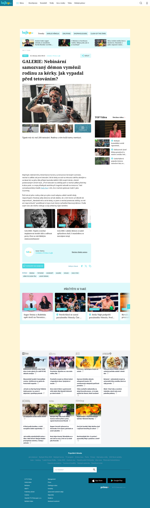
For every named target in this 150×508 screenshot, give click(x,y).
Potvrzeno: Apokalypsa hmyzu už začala (87, 370)
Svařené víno (71, 460)
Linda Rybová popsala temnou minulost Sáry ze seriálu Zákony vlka (118, 162)
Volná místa (27, 482)
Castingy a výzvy (52, 485)
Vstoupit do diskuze (34, 266)
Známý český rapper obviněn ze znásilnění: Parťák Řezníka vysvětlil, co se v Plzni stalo (44, 43)
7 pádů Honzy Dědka (49, 460)
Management (52, 479)
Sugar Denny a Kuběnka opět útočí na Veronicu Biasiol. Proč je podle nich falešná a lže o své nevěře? (36, 316)
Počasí (92, 457)
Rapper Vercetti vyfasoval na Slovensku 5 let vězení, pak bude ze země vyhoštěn (61, 429)
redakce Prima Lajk (53, 56)
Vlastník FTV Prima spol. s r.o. (33, 498)
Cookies (26, 495)
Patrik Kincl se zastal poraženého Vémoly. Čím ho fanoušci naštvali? (69, 316)
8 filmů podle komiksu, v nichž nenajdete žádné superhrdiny (33, 427)
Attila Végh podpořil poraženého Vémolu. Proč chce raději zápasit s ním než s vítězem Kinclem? (101, 316)
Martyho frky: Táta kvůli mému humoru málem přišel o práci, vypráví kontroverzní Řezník (60, 419)
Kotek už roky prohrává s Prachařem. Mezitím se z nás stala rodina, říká (61, 371)
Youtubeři (43, 3)
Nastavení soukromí (53, 501)
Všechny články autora (79, 252)
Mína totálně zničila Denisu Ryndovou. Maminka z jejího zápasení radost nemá (117, 43)
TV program (69, 457)
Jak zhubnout (32, 457)
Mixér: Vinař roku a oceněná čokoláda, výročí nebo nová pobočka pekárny (113, 391)
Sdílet (86, 56)
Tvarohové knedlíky (69, 463)
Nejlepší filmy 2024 (45, 457)
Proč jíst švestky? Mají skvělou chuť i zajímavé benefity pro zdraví (88, 427)
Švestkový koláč (97, 463)
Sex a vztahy (60, 3)
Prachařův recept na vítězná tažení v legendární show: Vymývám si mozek (61, 381)
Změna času (79, 457)
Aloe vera (98, 460)
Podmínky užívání (29, 492)
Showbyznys (32, 3)
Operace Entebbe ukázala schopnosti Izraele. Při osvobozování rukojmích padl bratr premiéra (88, 382)
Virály (52, 3)
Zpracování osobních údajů (55, 492)
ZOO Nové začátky (115, 457)
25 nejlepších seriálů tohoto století (34, 416)
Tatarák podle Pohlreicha (85, 460)
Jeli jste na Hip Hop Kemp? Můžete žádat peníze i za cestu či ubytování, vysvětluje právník (34, 391)
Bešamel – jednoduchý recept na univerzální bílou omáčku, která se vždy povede (115, 381)
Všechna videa (118, 117)
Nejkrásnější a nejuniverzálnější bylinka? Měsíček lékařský (87, 418)
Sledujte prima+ (79, 3)
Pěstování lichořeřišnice (111, 460)
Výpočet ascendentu (54, 463)
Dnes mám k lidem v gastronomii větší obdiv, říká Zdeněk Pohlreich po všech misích (61, 391)
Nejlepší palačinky (83, 463)
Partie (87, 457)
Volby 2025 (61, 460)
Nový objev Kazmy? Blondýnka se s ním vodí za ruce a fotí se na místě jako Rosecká (61, 439)
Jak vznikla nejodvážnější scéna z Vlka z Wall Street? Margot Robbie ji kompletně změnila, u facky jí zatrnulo (34, 440)
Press (49, 482)
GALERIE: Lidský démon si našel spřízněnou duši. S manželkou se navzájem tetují (70, 233)
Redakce (50, 498)
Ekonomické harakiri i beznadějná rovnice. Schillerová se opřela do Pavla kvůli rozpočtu (34, 381)
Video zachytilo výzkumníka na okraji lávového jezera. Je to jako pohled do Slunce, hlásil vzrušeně (88, 391)
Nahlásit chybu (28, 501)
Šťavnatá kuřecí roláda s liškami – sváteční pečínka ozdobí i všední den (115, 371)
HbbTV (26, 488)
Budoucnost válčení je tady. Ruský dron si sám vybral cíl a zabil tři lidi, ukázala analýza (34, 371)
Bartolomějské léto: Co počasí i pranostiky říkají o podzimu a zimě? (88, 437)
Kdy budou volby (102, 457)
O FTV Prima (28, 479)
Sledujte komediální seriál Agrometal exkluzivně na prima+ (117, 145)
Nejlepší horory (58, 457)
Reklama (27, 485)
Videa (70, 3)
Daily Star (44, 188)
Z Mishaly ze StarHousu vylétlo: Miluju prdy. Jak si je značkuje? (80, 43)
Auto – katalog (35, 460)
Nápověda (51, 495)
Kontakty (50, 488)
